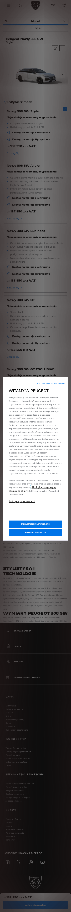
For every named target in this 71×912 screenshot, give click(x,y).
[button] (51, 383)
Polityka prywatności (22, 501)
